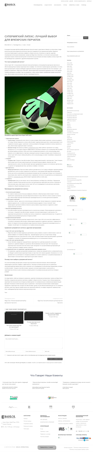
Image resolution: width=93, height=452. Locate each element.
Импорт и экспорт (71, 134)
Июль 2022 (69, 83)
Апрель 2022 (70, 86)
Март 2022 (69, 88)
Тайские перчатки (71, 156)
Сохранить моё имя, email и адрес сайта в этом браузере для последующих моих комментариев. (31, 355)
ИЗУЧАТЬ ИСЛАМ (64, 1)
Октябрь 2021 (70, 93)
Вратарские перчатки (72, 129)
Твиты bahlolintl (70, 46)
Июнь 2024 (69, 71)
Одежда (69, 126)
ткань (68, 122)
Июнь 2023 (69, 78)
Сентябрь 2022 (70, 80)
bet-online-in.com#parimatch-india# (75, 114)
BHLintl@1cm (8, 45)
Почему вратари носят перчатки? (33, 322)
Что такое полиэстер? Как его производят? (14, 326)
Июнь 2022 (69, 85)
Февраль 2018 (70, 103)
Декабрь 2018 (70, 100)
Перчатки (69, 127)
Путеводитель (85, 21)
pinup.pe (69, 146)
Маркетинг (69, 137)
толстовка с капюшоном (72, 132)
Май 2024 (69, 73)
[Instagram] (84, 431)
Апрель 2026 (70, 64)
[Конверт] (88, 431)
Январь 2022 (70, 90)
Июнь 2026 (69, 63)
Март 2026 (69, 66)
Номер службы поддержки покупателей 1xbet (53, 314)
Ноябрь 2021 (70, 91)
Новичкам (69, 112)
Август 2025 (69, 68)
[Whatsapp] (86, 431)
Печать (68, 148)
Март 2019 (69, 98)
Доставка (69, 151)
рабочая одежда (70, 159)
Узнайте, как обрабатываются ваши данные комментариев (46, 362)
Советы (68, 158)
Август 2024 (69, 69)
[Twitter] (76, 431)
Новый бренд (70, 142)
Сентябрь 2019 (70, 95)
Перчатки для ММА (71, 141)
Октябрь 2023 (70, 76)
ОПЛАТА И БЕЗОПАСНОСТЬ (80, 1)
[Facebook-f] (78, 431)
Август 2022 (69, 81)
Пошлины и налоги (71, 120)
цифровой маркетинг (72, 119)
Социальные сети (71, 153)
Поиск (68, 35)
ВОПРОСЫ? (89, 1)
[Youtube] (79, 431)
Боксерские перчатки (72, 115)
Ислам (68, 136)
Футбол (68, 124)
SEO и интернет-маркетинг (73, 149)
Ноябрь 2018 (70, 102)
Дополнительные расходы (73, 110)
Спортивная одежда (71, 154)
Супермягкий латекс (33, 147)
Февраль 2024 (70, 74)
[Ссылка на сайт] (83, 431)
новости (69, 144)
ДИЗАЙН (71, 1)
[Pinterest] (81, 431)
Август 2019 (69, 97)
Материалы (69, 139)
